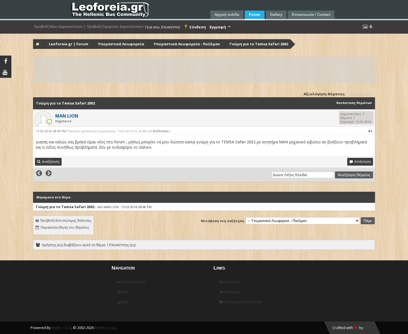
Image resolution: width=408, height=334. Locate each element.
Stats (124, 302)
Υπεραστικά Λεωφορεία (121, 43)
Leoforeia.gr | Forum (68, 43)
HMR (368, 327)
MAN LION (111, 207)
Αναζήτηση (230, 282)
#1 (370, 131)
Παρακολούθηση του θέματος (65, 227)
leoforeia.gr (231, 292)
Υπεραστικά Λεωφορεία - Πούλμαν (187, 43)
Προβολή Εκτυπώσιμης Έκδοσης (65, 220)
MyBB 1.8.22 (61, 327)
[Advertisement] (200, 69)
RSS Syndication (133, 282)
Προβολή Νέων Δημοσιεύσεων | (59, 26)
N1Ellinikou (161, 131)
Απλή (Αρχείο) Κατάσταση (242, 302)
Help (124, 292)
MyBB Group (105, 327)
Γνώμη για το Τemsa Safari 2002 (259, 43)
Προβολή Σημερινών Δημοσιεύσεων (115, 26)
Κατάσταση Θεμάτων (354, 103)
